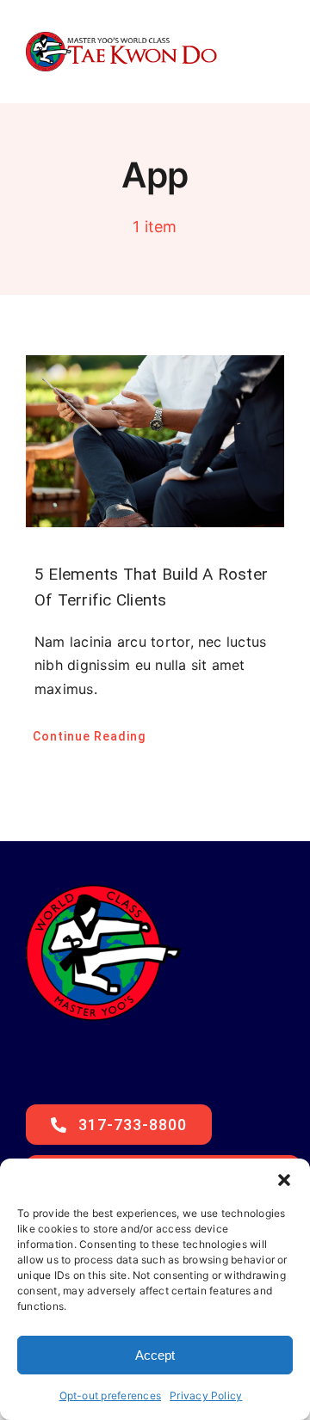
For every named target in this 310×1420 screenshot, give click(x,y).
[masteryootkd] (121, 38)
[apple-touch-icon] (103, 884)
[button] (284, 1180)
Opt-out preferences (110, 1395)
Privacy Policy (206, 1395)
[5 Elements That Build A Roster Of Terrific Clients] (155, 441)
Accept (155, 1355)
